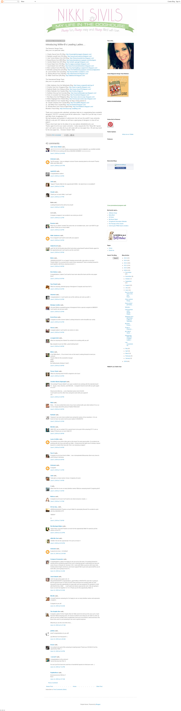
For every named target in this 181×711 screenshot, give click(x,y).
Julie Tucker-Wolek (56, 147)
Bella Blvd (112, 215)
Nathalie (52, 415)
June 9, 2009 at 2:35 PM (57, 252)
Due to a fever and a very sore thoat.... (129, 295)
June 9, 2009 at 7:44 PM (57, 480)
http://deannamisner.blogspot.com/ (77, 73)
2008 (125, 361)
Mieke (52, 352)
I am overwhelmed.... (129, 344)
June (127, 290)
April (126, 351)
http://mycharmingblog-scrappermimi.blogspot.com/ (81, 68)
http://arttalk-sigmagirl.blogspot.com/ (78, 62)
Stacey (52, 327)
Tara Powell (53, 284)
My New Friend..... (128, 324)
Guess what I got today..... (129, 304)
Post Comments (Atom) (60, 689)
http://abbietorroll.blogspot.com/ (75, 75)
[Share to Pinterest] (73, 135)
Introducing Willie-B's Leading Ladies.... (128, 338)
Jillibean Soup (113, 213)
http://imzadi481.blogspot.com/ (79, 102)
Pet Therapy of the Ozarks (116, 223)
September (128, 281)
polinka (52, 631)
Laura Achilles (54, 439)
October (127, 279)
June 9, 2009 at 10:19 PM (57, 532)
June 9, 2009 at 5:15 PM (57, 421)
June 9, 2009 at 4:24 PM (57, 376)
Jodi (51, 181)
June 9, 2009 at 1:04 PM (57, 176)
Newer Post (49, 686)
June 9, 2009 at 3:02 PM (57, 289)
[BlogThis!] (67, 135)
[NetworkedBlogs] (120, 165)
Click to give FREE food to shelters (118, 226)
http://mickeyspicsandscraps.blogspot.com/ (82, 99)
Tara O (52, 453)
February (128, 356)
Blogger (98, 704)
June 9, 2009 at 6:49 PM (57, 459)
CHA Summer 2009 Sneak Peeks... (129, 312)
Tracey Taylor (54, 371)
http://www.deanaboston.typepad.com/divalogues (81, 60)
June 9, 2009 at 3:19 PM (57, 311)
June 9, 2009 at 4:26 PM (57, 397)
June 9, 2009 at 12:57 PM (57, 165)
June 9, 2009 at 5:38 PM (57, 433)
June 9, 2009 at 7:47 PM (57, 501)
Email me (111, 250)
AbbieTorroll (54, 246)
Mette (52, 258)
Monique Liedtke (55, 305)
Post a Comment (53, 683)
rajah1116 (53, 171)
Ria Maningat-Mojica (56, 526)
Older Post (99, 686)
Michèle (52, 427)
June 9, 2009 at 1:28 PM (57, 207)
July (126, 287)
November (128, 276)
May (126, 348)
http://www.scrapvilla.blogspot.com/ (79, 87)
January (127, 358)
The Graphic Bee (55, 611)
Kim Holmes (54, 272)
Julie (51, 475)
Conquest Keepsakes (56, 559)
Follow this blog (120, 167)
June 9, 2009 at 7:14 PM (57, 470)
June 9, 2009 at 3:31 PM (57, 322)
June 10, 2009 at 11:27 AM (57, 625)
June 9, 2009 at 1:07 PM (57, 186)
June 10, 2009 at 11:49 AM (57, 639)
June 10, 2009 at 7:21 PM (57, 667)
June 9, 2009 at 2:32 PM (57, 230)
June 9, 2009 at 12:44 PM (57, 153)
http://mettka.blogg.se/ (76, 91)
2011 (125, 265)
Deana (52, 644)
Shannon (53, 294)
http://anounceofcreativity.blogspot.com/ (79, 56)
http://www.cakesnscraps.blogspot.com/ (82, 97)
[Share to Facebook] (71, 135)
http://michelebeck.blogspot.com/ (83, 106)
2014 (125, 258)
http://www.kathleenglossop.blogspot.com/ (83, 93)
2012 (125, 263)
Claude (52, 192)
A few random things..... (129, 300)
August (127, 285)
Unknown (53, 159)
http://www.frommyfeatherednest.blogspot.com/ (79, 66)
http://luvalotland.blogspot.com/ (79, 95)
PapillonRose (54, 672)
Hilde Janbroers (55, 235)
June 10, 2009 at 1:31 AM (57, 571)
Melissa (52, 496)
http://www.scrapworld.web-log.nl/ (84, 85)
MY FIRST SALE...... (128, 332)
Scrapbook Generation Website (118, 221)
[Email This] (65, 135)
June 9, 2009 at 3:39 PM (57, 346)
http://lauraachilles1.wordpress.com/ (78, 72)
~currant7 (53, 657)
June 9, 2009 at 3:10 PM (57, 299)
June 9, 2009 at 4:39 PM (57, 409)
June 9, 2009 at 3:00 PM (57, 278)
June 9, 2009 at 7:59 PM (57, 520)
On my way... (54, 507)
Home (74, 686)
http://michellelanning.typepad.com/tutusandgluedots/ (84, 70)
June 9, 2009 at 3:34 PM (57, 332)
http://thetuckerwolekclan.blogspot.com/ (82, 58)
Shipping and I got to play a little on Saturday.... (129, 319)
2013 (125, 260)
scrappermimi (54, 338)
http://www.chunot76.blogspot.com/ (80, 89)
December (128, 272)
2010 (125, 268)
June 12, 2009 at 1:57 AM (57, 679)
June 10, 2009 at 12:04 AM (58, 553)
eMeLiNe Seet (54, 538)
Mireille (52, 596)
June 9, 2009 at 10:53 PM (57, 543)
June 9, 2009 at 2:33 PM (57, 240)
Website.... (128, 307)
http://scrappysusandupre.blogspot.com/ (77, 64)
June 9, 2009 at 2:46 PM (57, 266)
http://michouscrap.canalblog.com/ (70, 108)
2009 (125, 270)
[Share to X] (69, 135)
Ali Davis (111, 217)
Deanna (52, 223)
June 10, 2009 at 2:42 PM (57, 651)
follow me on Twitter (127, 134)
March (127, 353)
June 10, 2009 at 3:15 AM (57, 590)
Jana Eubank (54, 576)
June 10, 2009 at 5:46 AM (57, 606)
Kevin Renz (53, 317)
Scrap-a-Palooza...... (129, 328)
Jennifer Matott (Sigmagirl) (58, 381)
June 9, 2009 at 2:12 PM (57, 217)
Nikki (52, 402)
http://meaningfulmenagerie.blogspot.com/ (79, 54)
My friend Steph (113, 219)
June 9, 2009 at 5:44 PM (57, 447)
